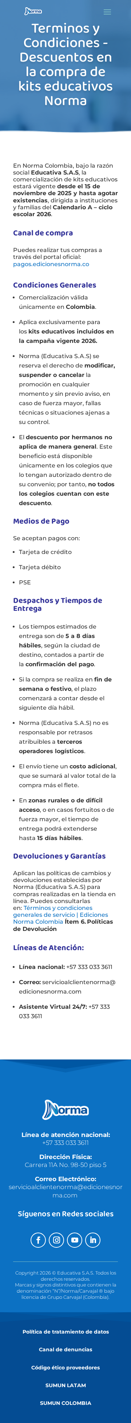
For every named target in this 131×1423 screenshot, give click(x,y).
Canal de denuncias (65, 1349)
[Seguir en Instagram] (56, 1240)
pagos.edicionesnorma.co (51, 264)
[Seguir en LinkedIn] (92, 1240)
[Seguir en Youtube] (74, 1240)
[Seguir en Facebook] (38, 1240)
